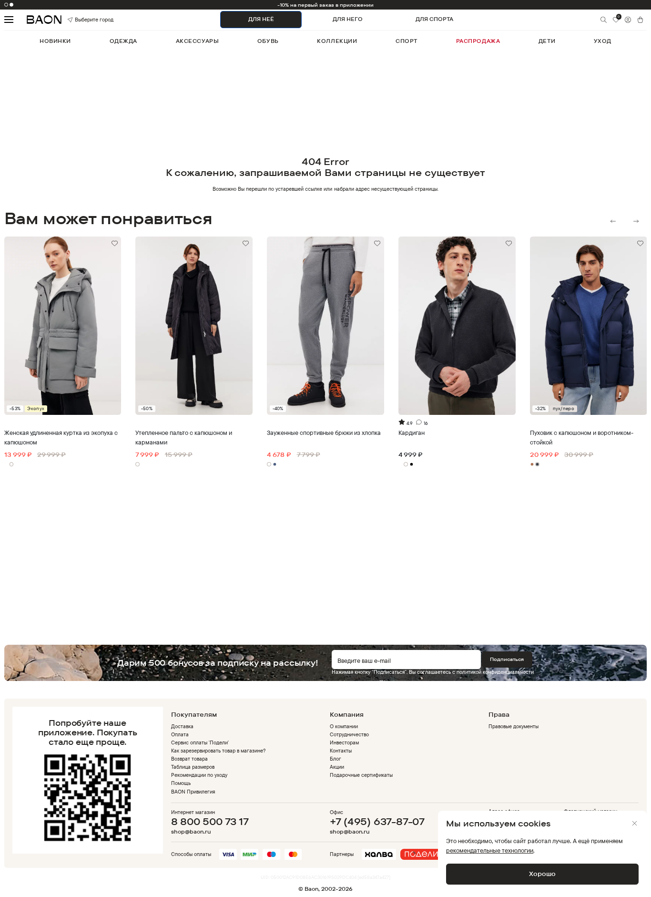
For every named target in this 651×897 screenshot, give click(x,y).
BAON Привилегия (193, 791)
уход (602, 41)
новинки (55, 41)
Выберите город (84, 19)
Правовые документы (513, 726)
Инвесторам (344, 742)
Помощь (181, 783)
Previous (613, 221)
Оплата (180, 734)
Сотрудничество (349, 734)
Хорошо (542, 873)
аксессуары (197, 41)
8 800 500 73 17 (210, 821)
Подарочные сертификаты (361, 775)
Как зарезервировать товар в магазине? (218, 750)
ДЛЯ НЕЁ (261, 19)
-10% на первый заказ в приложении (325, 5)
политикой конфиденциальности (495, 672)
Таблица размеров (192, 766)
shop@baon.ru (191, 832)
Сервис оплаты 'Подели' (200, 742)
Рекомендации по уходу (199, 775)
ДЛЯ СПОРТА (434, 19)
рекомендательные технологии (489, 850)
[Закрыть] (635, 823)
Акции (337, 766)
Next (636, 221)
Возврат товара (189, 758)
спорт (406, 41)
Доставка (182, 726)
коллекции (337, 41)
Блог (335, 758)
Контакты (341, 750)
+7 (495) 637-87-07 (377, 821)
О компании (344, 726)
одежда (123, 41)
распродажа (478, 41)
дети (547, 41)
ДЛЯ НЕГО (348, 19)
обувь (268, 41)
